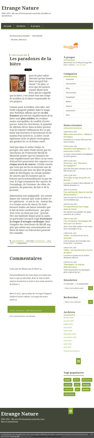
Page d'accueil (37, 36)
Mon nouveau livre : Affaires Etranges (78, 135)
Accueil (7, 26)
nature (19, 242)
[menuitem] (7, 26)
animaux (68, 389)
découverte (40, 242)
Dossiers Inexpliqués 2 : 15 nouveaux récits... (77, 149)
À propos (35, 26)
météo (76, 380)
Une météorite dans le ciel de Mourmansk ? (78, 193)
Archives (20, 26)
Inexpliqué (70, 97)
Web (68, 115)
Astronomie (71, 83)
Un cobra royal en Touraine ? (20, 36)
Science (69, 106)
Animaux (70, 79)
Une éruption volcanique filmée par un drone (78, 222)
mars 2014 (68, 331)
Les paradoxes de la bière (30, 61)
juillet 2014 (68, 324)
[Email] (78, 361)
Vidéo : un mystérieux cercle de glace (78, 251)
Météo (68, 101)
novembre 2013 (70, 337)
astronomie (69, 394)
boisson (48, 242)
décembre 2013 (70, 334)
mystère (68, 384)
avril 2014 (68, 327)
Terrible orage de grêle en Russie (77, 178)
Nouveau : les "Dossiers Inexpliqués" (75, 164)
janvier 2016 (69, 321)
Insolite (86, 389)
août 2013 (68, 340)
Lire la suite (81, 65)
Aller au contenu (8, 2)
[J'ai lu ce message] (92, 434)
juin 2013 (67, 347)
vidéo (77, 384)
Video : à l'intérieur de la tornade (76, 236)
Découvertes (40, 241)
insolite (25, 242)
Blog (68, 88)
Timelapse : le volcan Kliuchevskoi (74, 265)
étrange (13, 242)
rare (77, 389)
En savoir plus (14, 436)
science (32, 242)
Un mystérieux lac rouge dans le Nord (76, 207)
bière (12, 243)
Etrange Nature (20, 8)
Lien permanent (17, 241)
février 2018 (68, 317)
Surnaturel (70, 110)
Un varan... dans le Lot (18, 39)
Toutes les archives (71, 351)
